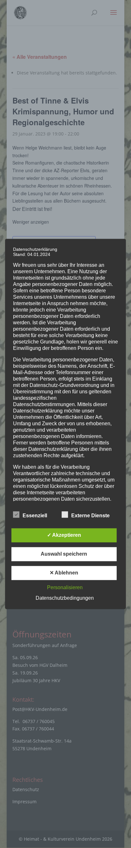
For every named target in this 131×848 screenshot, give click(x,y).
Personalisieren (65, 587)
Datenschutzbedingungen (65, 598)
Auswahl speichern (64, 554)
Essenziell (35, 516)
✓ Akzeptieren (64, 535)
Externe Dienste (90, 516)
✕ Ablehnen (64, 573)
